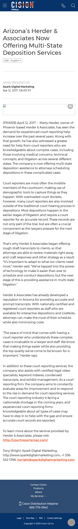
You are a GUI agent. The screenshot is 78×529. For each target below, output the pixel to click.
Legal (19, 518)
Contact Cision (38, 484)
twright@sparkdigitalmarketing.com (46, 460)
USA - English (12, 60)
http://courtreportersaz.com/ (25, 440)
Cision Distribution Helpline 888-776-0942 (39, 505)
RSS (41, 518)
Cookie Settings (54, 518)
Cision (44, 523)
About (38, 492)
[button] (63, 5)
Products (39, 488)
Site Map (30, 518)
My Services (37, 496)
